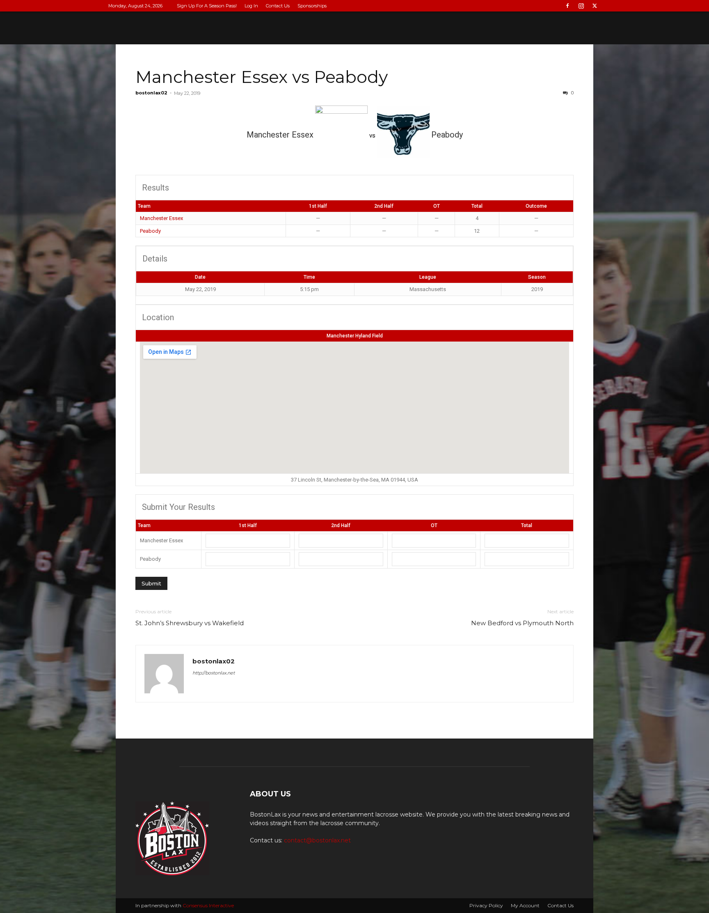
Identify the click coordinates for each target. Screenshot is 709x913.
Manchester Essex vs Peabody (261, 77)
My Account (525, 905)
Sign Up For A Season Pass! (207, 6)
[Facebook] (567, 5)
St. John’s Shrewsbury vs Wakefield (189, 623)
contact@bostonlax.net (317, 840)
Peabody (150, 231)
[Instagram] (581, 5)
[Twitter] (594, 5)
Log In (251, 6)
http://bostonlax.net (213, 673)
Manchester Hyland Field (355, 336)
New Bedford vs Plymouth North (522, 623)
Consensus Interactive (208, 905)
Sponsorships (312, 6)
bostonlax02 (151, 93)
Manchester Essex (161, 218)
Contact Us (278, 6)
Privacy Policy (486, 905)
